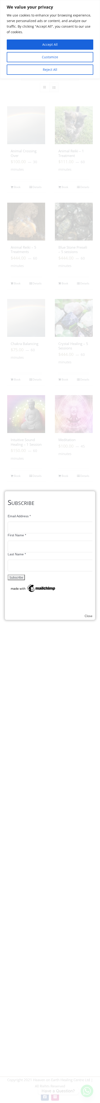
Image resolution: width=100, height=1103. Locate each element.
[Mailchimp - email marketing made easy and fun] (33, 585)
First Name (17, 535)
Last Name (17, 554)
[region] (50, 39)
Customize (50, 57)
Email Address (19, 516)
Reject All (50, 69)
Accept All (50, 44)
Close (88, 616)
